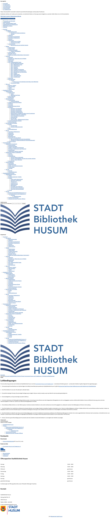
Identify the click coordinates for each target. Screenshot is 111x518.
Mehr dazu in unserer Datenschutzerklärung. (11, 16)
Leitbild (10, 87)
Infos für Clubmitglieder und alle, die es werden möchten (23, 158)
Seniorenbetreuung (12, 129)
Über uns (8, 84)
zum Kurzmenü (6, 8)
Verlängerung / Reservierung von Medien (17, 58)
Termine (7, 169)
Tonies (12, 93)
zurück (2, 448)
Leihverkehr (10, 133)
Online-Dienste (11, 52)
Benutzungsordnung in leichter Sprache (19, 45)
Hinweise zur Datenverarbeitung (18, 33)
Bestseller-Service (12, 53)
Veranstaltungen (6, 142)
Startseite (7, 376)
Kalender (10, 170)
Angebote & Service (7, 90)
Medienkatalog (11, 47)
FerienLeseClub (11, 156)
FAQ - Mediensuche (15, 74)
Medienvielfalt (11, 48)
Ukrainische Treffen (15, 83)
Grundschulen (14, 125)
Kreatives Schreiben (12, 146)
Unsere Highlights (10, 162)
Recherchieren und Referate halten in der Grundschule (23, 113)
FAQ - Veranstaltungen (16, 75)
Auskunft (8, 56)
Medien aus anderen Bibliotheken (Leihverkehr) (18, 54)
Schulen (10, 124)
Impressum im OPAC (15, 42)
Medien (7, 46)
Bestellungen (11, 59)
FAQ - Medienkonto (15, 65)
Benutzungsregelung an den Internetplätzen (20, 139)
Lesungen (10, 168)
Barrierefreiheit (6, 453)
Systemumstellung (15, 101)
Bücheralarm (13, 185)
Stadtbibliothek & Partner (8, 173)
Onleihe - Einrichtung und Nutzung (16, 147)
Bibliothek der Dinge (15, 95)
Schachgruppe (11, 161)
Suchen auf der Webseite (6, 203)
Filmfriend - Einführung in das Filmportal (17, 148)
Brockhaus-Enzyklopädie (16, 108)
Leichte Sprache (11, 43)
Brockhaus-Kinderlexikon (16, 111)
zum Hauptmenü (6, 5)
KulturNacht (11, 163)
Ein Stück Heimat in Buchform (17, 187)
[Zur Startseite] (39, 233)
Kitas (9, 128)
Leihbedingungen (17, 196)
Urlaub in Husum (12, 141)
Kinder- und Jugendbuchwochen (15, 165)
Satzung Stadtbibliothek (8, 441)
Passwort (10, 39)
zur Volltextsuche (7, 9)
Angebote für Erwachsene (11, 143)
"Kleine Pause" (11, 89)
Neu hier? (5, 29)
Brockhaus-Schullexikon (16, 109)
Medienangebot (9, 91)
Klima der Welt (14, 117)
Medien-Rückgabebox (16, 51)
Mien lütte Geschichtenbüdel (17, 189)
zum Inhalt (5, 3)
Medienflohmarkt (12, 164)
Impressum (5, 455)
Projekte (10, 178)
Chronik (10, 190)
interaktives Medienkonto (14, 37)
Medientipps (11, 134)
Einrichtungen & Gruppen (11, 123)
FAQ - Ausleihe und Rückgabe (17, 69)
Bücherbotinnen (11, 136)
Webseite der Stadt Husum (56, 516)
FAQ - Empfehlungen (15, 76)
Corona (12, 80)
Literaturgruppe (11, 145)
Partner (7, 191)
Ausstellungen (11, 150)
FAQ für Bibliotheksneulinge (17, 63)
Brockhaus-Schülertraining (17, 112)
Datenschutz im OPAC (16, 41)
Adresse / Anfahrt (12, 85)
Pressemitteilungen (12, 172)
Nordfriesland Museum (13, 197)
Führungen (10, 61)
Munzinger (10, 104)
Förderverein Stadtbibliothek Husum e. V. (17, 192)
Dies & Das (10, 78)
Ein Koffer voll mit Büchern (17, 186)
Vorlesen (10, 153)
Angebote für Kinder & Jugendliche (13, 152)
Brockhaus (10, 107)
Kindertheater (11, 167)
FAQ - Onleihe (14, 73)
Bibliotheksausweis (12, 31)
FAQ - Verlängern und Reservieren (18, 70)
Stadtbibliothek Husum (11, 174)
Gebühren (10, 35)
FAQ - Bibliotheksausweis (16, 64)
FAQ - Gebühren (14, 68)
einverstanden (12, 18)
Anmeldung (8, 30)
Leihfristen (10, 57)
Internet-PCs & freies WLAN (14, 137)
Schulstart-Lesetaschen (16, 180)
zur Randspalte (6, 4)
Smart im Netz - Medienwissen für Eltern (20, 119)
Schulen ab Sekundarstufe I (17, 126)
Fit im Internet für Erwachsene (17, 115)
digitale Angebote (9, 98)
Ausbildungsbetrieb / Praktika (14, 176)
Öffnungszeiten (11, 86)
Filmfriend (10, 103)
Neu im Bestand (11, 96)
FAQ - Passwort (14, 67)
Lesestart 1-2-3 (14, 183)
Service (7, 130)
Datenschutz (11, 40)
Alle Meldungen (11, 79)
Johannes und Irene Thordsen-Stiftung (16, 198)
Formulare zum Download (14, 36)
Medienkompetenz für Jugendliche (18, 114)
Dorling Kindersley (12, 122)
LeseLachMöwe (14, 184)
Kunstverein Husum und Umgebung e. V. (17, 193)
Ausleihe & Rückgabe (12, 50)
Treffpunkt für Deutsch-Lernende (15, 151)
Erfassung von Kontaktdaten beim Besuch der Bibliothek (25, 81)
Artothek (13, 195)
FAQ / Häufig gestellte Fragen (14, 62)
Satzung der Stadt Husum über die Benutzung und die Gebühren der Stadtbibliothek (77, 386)
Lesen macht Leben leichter (17, 179)
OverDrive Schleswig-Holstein (15, 120)
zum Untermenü (6, 7)
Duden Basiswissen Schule (14, 106)
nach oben (3, 449)
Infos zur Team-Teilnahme (16, 159)
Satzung (12, 34)
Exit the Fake (14, 118)
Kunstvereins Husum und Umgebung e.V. (44, 383)
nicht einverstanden (4, 18)
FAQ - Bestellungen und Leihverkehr (19, 72)
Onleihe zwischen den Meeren (15, 102)
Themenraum (14, 181)
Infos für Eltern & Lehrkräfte (17, 157)
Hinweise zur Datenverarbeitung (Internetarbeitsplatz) (23, 140)
